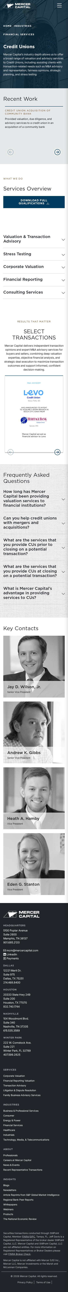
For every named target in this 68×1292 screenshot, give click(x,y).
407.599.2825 (11, 1054)
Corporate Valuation (14, 1075)
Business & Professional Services (20, 1110)
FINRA (25, 1236)
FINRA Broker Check (19, 1254)
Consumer (8, 1115)
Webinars (8, 1209)
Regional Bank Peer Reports (18, 1199)
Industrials (8, 1134)
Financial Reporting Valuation (18, 1080)
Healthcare (9, 1130)
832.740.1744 (11, 1006)
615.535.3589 (11, 1030)
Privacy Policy (25, 1282)
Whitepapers (10, 1204)
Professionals (10, 1155)
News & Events (11, 1164)
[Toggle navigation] (59, 6)
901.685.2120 (11, 942)
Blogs (6, 1185)
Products (8, 1214)
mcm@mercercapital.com (22, 950)
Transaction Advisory (14, 1085)
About (8, 1149)
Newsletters (9, 1190)
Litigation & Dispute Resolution (19, 1090)
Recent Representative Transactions (22, 1169)
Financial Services (18, 34)
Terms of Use (43, 1282)
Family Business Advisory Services (21, 1095)
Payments (13, 958)
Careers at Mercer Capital (17, 1160)
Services (9, 1070)
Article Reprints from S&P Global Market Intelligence (31, 1194)
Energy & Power (11, 1120)
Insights (9, 1179)
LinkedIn (12, 954)
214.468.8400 (11, 982)
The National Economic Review (19, 1219)
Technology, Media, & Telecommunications (26, 1139)
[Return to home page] (16, 5)
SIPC (32, 1236)
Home (7, 26)
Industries (23, 26)
